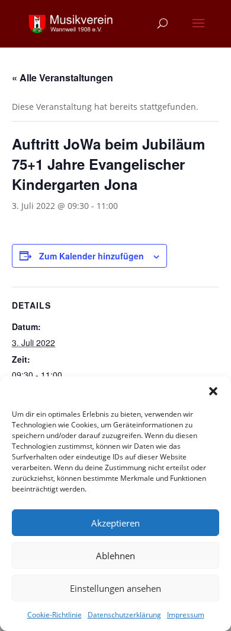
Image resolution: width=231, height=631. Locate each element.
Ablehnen (115, 556)
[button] (213, 391)
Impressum (185, 615)
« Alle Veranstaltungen (62, 77)
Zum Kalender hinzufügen (91, 256)
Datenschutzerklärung (124, 615)
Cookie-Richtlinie (54, 615)
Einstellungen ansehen (115, 588)
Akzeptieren (115, 523)
